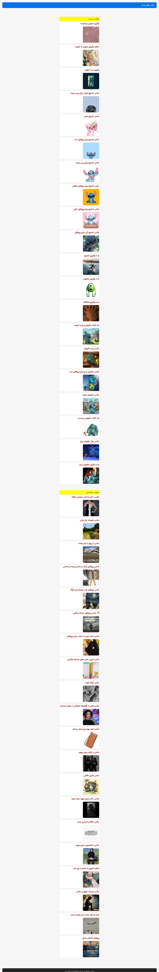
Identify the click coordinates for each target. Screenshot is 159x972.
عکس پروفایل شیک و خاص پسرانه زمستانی (81, 566)
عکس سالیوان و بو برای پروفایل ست (84, 371)
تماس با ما (146, 5)
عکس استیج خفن (91, 116)
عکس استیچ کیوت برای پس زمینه (85, 93)
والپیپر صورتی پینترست (89, 23)
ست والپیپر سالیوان (91, 278)
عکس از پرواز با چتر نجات (88, 543)
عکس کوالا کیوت (92, 682)
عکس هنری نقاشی (91, 775)
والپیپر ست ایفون (92, 70)
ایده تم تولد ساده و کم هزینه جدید (85, 914)
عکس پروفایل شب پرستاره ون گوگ (84, 589)
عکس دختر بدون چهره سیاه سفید (85, 798)
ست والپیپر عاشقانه (91, 302)
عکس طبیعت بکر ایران (89, 520)
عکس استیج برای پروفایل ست (86, 139)
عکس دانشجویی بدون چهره (87, 845)
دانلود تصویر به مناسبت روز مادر (86, 868)
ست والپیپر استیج (91, 255)
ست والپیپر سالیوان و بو (89, 464)
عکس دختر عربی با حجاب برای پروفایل (83, 636)
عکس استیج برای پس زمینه (87, 162)
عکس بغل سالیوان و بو (89, 441)
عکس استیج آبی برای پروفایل (87, 232)
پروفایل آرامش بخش (90, 938)
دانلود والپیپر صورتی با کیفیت (87, 46)
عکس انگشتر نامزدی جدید (88, 822)
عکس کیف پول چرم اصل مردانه (86, 729)
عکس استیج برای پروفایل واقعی (85, 186)
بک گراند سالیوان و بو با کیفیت (86, 325)
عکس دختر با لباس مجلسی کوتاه (85, 497)
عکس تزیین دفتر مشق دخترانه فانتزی (83, 659)
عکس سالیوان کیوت (90, 395)
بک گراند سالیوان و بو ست (88, 418)
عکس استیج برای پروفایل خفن (86, 209)
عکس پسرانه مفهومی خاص (87, 891)
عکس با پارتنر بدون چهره (89, 752)
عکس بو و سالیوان (91, 348)
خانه (152, 5)
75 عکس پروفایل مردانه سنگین (86, 613)
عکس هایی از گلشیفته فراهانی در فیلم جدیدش (79, 705)
